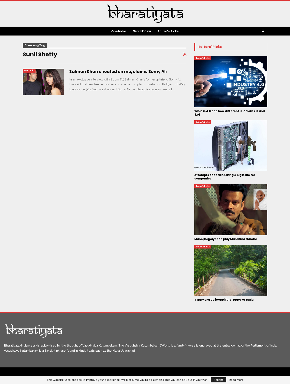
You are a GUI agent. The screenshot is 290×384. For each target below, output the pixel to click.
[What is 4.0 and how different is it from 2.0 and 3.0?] (230, 81)
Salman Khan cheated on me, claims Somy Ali (118, 71)
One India (118, 31)
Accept (218, 379)
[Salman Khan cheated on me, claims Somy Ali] (43, 82)
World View (142, 31)
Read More (236, 379)
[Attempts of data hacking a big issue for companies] (230, 145)
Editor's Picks (203, 58)
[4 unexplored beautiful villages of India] (230, 270)
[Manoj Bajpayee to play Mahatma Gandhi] (230, 209)
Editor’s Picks (168, 31)
